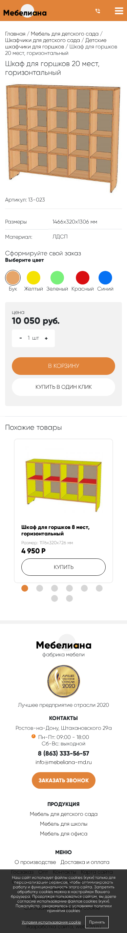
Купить (63, 567)
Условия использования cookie (51, 922)
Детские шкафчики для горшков (55, 43)
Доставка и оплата (85, 862)
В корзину (63, 365)
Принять (97, 922)
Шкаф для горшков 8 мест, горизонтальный (55, 530)
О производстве (35, 862)
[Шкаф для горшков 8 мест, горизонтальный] (64, 485)
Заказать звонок (64, 780)
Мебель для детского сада (65, 33)
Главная (15, 33)
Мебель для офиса (63, 833)
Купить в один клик (64, 387)
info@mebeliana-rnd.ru (64, 762)
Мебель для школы (63, 824)
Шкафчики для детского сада (42, 40)
